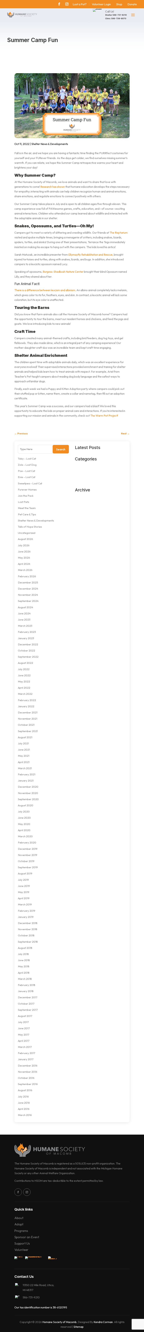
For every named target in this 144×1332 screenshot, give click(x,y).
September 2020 (28, 799)
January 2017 (26, 1059)
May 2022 (24, 681)
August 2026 (25, 539)
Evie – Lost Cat (26, 477)
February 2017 (26, 1053)
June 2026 (24, 551)
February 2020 (27, 842)
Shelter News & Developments (49, 144)
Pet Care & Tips (27, 514)
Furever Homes (27, 489)
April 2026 (24, 563)
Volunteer (21, 1250)
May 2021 (23, 755)
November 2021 (27, 718)
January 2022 (26, 706)
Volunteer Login (101, 4)
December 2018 (27, 923)
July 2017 (23, 1022)
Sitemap (78, 1326)
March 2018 (25, 978)
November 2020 (28, 793)
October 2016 (26, 1078)
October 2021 (26, 724)
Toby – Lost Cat (27, 458)
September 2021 (28, 731)
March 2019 (25, 904)
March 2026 (25, 570)
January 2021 (26, 780)
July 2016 (23, 1096)
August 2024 (25, 607)
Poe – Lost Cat (26, 471)
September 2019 (28, 867)
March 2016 (25, 1115)
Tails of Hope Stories (30, 526)
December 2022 (28, 644)
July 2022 (24, 669)
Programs (21, 1231)
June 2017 (24, 1028)
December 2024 (28, 588)
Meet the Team (27, 508)
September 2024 (28, 601)
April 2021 (24, 762)
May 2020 (24, 824)
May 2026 (24, 557)
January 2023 (26, 638)
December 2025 (28, 582)
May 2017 (23, 1034)
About (18, 1218)
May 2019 (23, 892)
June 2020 (24, 817)
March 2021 (25, 768)
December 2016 (27, 1065)
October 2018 (26, 935)
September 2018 (28, 941)
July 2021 (23, 743)
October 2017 (26, 1003)
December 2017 (27, 997)
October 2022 (26, 650)
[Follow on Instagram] (67, 4)
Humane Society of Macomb (59, 1322)
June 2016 (24, 1102)
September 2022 (28, 656)
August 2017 (25, 1016)
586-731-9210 (120, 15)
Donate (132, 4)
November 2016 (27, 1071)
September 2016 (28, 1084)
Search (60, 449)
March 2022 (25, 693)
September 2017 (28, 1009)
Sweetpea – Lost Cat (30, 483)
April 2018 (24, 972)
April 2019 (24, 898)
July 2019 (23, 879)
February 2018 (26, 985)
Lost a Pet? (80, 4)
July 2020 (24, 811)
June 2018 (24, 960)
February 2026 (27, 576)
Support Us (22, 1243)
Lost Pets (23, 502)
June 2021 (24, 749)
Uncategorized (26, 532)
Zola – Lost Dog (27, 464)
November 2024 (28, 594)
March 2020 (25, 836)
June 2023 (24, 619)
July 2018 (23, 954)
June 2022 (24, 675)
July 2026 (24, 545)
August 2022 (25, 663)
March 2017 (25, 1047)
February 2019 (26, 910)
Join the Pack (25, 495)
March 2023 (25, 625)
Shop (119, 4)
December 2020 (28, 786)
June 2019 (24, 886)
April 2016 (24, 1108)
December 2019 (27, 848)
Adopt (18, 1224)
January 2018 (26, 991)
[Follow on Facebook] (59, 4)
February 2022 (27, 700)
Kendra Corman (103, 1322)
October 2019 (26, 861)
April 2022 (24, 687)
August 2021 (25, 737)
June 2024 (24, 613)
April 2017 (24, 1040)
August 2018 (25, 948)
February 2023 (27, 632)
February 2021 (26, 774)
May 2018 (23, 966)
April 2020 (24, 830)
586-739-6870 (118, 18)
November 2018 (27, 929)
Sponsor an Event (26, 1237)
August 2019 (25, 873)
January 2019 (26, 917)
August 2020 (25, 805)
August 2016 (25, 1090)
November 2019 (27, 855)
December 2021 (27, 712)
